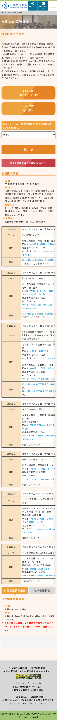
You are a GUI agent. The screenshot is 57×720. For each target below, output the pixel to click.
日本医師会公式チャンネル (36, 671)
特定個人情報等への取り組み (28, 690)
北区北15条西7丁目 (39, 351)
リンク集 (36, 683)
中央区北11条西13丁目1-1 (42, 468)
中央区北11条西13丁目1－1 (43, 368)
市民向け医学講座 (15, 12)
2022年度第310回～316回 (28, 93)
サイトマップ (22, 683)
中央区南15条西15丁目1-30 (43, 244)
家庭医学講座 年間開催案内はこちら (28, 163)
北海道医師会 (38, 667)
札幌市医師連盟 (18, 667)
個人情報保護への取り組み (28, 686)
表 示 (28, 149)
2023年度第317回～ (28, 108)
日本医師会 (12, 671)
